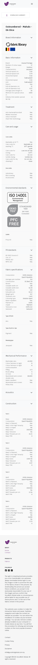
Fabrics (7, 561)
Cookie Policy (9, 641)
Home (7, 550)
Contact (7, 552)
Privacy (7, 645)
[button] (15, 15)
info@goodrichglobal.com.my (15, 652)
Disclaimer (8, 649)
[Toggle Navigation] (32, 4)
